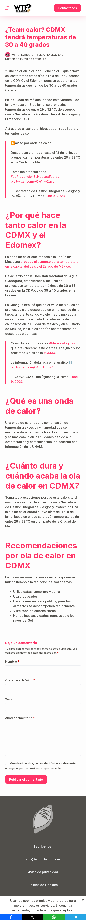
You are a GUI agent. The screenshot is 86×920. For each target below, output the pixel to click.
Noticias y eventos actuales (25, 59)
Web (8, 699)
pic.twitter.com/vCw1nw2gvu (32, 181)
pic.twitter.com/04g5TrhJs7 (32, 367)
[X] (32, 917)
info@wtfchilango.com (43, 859)
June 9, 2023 (55, 196)
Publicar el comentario (26, 779)
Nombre (12, 661)
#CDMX (49, 353)
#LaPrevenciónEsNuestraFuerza (35, 177)
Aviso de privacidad (43, 872)
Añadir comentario (20, 718)
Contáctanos (67, 8)
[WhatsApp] (54, 917)
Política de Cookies (43, 885)
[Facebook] (11, 917)
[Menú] (7, 8)
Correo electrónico (20, 680)
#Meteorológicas (62, 343)
